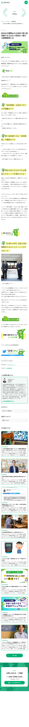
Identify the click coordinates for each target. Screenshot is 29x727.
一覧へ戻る (14, 655)
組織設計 (8, 712)
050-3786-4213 (15, 677)
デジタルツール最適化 (17, 709)
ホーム (6, 700)
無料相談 (7, 719)
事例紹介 (7, 705)
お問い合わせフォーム (19, 719)
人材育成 (14, 712)
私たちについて (8, 702)
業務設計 (8, 709)
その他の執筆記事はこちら (8, 401)
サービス (7, 707)
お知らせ (7, 714)
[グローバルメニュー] (26, 2)
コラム (6, 717)
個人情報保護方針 (9, 722)
